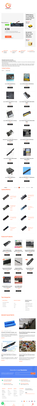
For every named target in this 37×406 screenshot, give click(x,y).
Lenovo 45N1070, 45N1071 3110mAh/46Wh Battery (18, 287)
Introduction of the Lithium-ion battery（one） (9, 332)
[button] (27, 40)
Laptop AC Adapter (17, 300)
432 (22, 187)
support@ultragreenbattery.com (30, 393)
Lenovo (12, 82)
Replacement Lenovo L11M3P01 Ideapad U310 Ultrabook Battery (26, 159)
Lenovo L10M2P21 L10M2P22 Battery (10, 177)
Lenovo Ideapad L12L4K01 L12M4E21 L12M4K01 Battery (10, 159)
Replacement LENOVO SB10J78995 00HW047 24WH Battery (18, 269)
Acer (18, 248)
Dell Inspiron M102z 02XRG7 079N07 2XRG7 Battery (30, 269)
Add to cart (10, 87)
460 (28, 187)
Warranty (7, 383)
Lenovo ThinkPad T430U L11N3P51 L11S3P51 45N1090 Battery (26, 102)
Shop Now (8, 37)
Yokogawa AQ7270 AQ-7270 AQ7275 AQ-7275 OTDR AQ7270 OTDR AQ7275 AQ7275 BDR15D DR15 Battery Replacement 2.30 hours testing (7, 251)
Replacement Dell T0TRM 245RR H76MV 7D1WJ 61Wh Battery (7, 269)
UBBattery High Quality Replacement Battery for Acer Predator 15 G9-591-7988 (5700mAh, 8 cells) (18, 251)
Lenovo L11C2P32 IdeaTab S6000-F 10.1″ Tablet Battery (10, 102)
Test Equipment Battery (7, 248)
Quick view (12, 78)
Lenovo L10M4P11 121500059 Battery (10, 83)
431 (20, 187)
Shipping (8, 379)
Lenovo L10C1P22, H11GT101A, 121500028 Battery (27, 83)
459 (26, 187)
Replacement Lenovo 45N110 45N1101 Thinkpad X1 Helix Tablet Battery (10, 140)
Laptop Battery (9, 82)
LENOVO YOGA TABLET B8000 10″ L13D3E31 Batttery (26, 177)
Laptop (2, 353)
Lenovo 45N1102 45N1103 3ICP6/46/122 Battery (10, 120)
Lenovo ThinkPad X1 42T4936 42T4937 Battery (26, 139)
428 (16, 187)
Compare (10, 78)
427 (14, 187)
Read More (3, 337)
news (4, 353)
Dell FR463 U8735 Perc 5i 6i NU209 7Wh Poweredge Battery (7, 287)
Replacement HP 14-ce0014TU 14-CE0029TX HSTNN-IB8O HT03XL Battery (30, 251)
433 (23, 187)
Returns (24, 379)
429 (17, 187)
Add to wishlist (8, 78)
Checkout (24, 383)
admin (13, 353)
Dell (9, 266)
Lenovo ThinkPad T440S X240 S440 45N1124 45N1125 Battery (26, 121)
